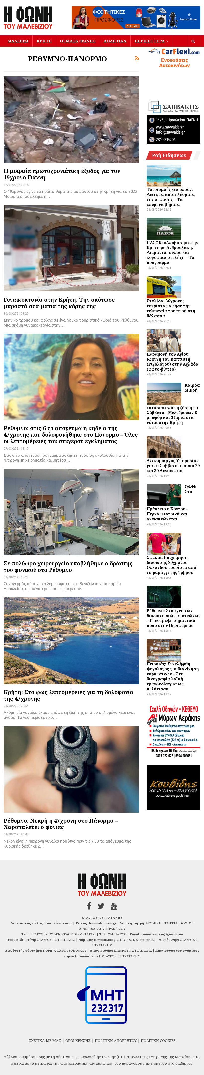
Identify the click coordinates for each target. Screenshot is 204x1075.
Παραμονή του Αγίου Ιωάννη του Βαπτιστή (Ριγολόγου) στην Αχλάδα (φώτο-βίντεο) (172, 361)
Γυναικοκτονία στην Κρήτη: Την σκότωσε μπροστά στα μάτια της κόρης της (59, 303)
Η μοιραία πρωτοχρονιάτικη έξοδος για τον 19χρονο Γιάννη (62, 174)
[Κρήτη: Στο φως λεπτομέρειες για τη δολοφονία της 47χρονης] (71, 640)
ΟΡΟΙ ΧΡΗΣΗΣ (78, 1040)
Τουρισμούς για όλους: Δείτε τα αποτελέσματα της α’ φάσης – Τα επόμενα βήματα (171, 197)
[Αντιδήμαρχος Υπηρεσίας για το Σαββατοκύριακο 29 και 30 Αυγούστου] (164, 447)
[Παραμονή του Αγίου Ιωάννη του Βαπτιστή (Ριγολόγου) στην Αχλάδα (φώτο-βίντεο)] (164, 340)
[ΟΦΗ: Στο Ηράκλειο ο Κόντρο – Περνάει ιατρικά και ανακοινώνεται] (164, 495)
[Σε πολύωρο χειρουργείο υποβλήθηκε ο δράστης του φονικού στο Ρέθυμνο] (71, 512)
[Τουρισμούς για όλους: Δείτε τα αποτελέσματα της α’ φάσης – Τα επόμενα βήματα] (164, 176)
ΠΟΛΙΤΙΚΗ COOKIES (158, 1040)
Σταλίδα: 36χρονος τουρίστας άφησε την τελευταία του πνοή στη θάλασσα (171, 308)
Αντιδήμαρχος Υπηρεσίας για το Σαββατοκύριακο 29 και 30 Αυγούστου (173, 465)
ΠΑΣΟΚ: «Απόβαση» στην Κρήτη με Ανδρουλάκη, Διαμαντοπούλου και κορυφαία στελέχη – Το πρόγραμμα (172, 252)
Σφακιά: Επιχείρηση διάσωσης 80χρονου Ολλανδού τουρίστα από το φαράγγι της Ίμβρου (171, 565)
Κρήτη (44, 41)
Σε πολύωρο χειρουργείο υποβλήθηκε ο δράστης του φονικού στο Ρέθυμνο (68, 566)
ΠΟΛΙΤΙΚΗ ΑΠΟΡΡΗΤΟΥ (116, 1040)
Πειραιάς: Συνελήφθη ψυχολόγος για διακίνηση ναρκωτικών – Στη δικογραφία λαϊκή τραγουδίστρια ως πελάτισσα (173, 676)
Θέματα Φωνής (78, 41)
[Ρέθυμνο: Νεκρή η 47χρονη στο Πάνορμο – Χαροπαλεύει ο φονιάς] (71, 769)
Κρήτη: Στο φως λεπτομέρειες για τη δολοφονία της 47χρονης (69, 695)
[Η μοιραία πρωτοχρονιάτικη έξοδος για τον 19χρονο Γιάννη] (71, 119)
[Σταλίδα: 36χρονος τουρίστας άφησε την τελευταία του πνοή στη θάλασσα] (164, 287)
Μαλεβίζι (18, 41)
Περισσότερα (150, 41)
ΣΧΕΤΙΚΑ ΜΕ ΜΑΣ (45, 1040)
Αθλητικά (115, 41)
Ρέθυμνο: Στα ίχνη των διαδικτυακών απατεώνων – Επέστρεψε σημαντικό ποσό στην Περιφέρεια (173, 618)
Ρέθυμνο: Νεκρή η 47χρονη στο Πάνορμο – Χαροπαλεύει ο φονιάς (61, 823)
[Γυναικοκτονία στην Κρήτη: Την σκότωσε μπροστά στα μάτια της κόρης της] (71, 248)
